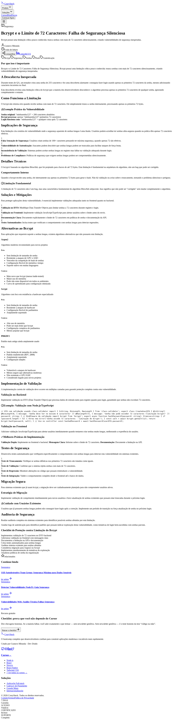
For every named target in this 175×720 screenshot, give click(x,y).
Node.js (10, 660)
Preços (14, 15)
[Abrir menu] (4, 21)
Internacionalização (15, 691)
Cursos (4, 15)
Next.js (10, 665)
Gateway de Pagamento (17, 686)
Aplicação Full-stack (15, 683)
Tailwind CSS (13, 670)
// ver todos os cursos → (17, 672)
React (9, 663)
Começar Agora (8, 18)
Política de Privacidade (24, 698)
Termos (11, 698)
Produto (5, 8)
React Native (12, 668)
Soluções (6, 13)
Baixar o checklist (9, 630)
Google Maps (12, 688)
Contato (4, 698)
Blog (9, 15)
